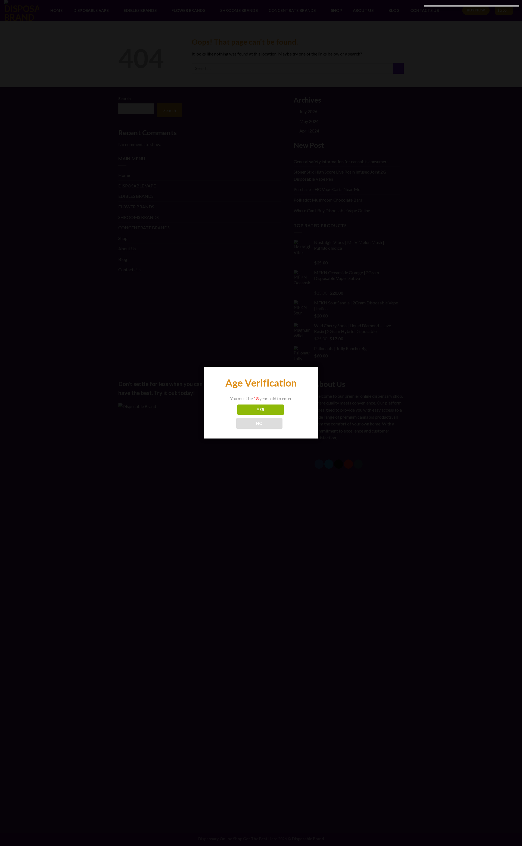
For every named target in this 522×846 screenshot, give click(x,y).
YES (261, 409)
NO (259, 423)
